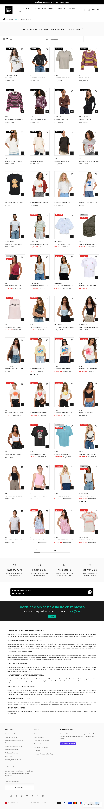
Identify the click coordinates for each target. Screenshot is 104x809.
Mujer (37, 8)
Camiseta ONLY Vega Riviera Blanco (62, 369)
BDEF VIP (71, 8)
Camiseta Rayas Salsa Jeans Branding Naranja (89, 540)
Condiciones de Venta (12, 734)
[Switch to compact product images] (11, 39)
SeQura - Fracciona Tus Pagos (44, 754)
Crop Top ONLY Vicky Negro (87, 413)
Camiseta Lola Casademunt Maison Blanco (13, 78)
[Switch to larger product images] (4, 39)
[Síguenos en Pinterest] (27, 796)
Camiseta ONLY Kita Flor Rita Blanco (88, 203)
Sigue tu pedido (39, 737)
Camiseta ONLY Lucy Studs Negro (37, 78)
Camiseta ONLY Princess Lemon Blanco (63, 413)
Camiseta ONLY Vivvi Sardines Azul (62, 454)
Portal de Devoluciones (41, 740)
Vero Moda (58, 241)
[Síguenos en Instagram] (16, 796)
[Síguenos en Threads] (22, 796)
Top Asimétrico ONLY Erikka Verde (87, 244)
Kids (44, 8)
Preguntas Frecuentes (41, 747)
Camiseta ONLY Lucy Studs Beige (62, 78)
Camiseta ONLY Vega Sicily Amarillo (37, 369)
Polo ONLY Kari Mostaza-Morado (86, 78)
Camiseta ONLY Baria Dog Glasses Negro (15, 203)
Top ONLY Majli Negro (13, 496)
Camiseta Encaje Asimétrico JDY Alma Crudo (38, 161)
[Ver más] (52, 611)
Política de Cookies (11, 753)
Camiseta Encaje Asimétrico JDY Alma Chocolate (62, 161)
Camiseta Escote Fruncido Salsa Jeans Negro (87, 120)
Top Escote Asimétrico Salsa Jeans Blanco (63, 286)
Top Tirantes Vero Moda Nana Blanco (14, 369)
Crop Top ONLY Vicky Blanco (13, 454)
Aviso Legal (8, 756)
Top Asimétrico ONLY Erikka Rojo (13, 286)
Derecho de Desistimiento (13, 746)
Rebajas (20, 8)
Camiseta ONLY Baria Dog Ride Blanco (39, 203)
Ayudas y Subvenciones (13, 760)
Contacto (61, 8)
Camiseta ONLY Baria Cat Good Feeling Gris (89, 161)
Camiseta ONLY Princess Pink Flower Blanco (88, 369)
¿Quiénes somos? (39, 734)
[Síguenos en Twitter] (11, 796)
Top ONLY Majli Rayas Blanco (87, 454)
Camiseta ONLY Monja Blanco (63, 203)
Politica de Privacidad (12, 749)
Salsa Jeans (58, 117)
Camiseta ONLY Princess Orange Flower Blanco (14, 413)
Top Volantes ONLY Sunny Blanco (62, 496)
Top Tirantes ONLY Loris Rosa (64, 540)
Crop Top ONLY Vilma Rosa (38, 496)
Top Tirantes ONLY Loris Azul (39, 540)
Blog (19, 12)
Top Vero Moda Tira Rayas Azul (62, 244)
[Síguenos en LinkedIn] (38, 796)
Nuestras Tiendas (39, 744)
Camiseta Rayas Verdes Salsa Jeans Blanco (39, 244)
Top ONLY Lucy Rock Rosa (13, 327)
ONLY (31, 75)
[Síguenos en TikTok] (32, 796)
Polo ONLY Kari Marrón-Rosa (14, 120)
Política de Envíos (11, 737)
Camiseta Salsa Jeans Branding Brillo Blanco (14, 244)
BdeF (6, 537)
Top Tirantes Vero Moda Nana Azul (64, 327)
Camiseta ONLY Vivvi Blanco (13, 161)
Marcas (51, 8)
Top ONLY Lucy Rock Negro (38, 327)
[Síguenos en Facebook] (6, 796)
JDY (31, 158)
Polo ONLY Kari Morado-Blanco (39, 120)
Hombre (29, 8)
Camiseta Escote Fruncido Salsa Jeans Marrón (63, 120)
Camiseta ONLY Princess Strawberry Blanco (39, 413)
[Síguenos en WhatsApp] (43, 796)
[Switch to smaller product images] (7, 39)
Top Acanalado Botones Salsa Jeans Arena (39, 286)
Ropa (16, 19)
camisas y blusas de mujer (55, 694)
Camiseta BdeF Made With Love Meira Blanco (15, 540)
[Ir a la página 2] (67, 550)
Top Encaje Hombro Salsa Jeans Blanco (87, 496)
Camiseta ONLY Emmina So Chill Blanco (88, 286)
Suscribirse (19, 788)
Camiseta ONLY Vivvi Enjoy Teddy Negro (37, 454)
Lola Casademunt (11, 75)
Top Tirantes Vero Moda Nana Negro (89, 327)
